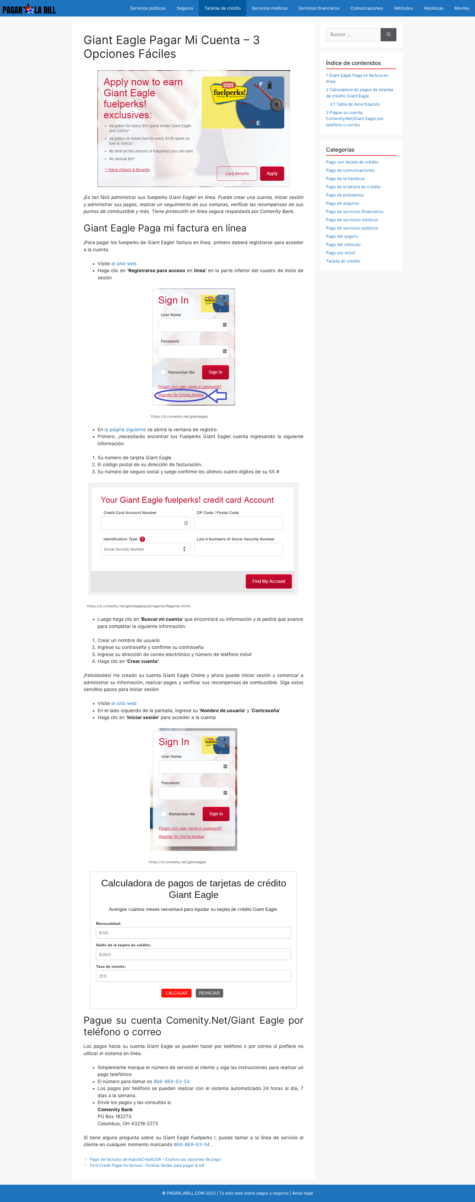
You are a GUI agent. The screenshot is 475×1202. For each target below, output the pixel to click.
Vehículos (403, 8)
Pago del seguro (342, 236)
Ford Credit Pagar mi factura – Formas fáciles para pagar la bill (147, 1165)
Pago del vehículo (343, 244)
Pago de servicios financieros (354, 211)
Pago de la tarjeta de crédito (353, 186)
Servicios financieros (319, 8)
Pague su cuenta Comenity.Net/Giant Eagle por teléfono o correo (355, 118)
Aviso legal (302, 1193)
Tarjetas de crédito (222, 8)
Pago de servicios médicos (352, 219)
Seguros (185, 8)
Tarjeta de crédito (343, 261)
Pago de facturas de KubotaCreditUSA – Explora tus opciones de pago (155, 1159)
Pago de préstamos (345, 195)
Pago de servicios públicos (352, 228)
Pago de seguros (342, 203)
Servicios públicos (148, 8)
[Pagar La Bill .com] (29, 8)
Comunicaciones (366, 8)
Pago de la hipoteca (345, 178)
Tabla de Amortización (355, 104)
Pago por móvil (340, 252)
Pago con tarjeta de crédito (352, 162)
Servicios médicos (270, 8)
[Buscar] (388, 34)
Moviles (462, 8)
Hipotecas (433, 8)
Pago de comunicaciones (350, 170)
